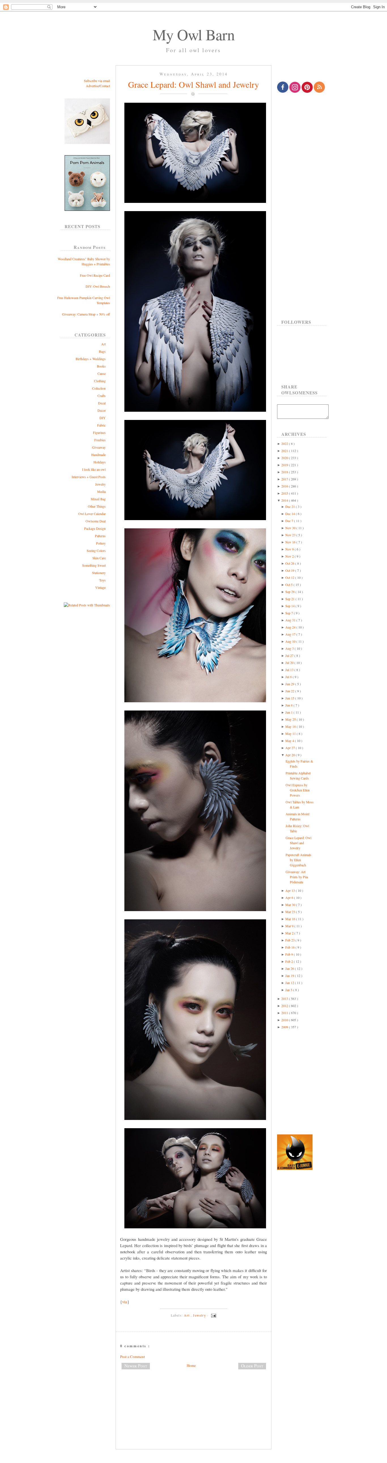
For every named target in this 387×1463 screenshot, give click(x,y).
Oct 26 (290, 563)
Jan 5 (289, 989)
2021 (285, 450)
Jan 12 (290, 982)
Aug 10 (290, 641)
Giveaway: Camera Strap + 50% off (86, 314)
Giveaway (99, 447)
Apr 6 (289, 897)
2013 (285, 998)
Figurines (99, 432)
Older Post (252, 1366)
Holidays (99, 462)
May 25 (291, 719)
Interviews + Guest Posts (89, 476)
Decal (102, 403)
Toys (102, 580)
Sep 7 (289, 613)
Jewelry (100, 484)
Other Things (97, 506)
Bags (102, 351)
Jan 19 (290, 975)
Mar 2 (289, 933)
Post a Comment (132, 1356)
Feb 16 (290, 947)
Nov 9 (290, 549)
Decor (101, 410)
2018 (285, 472)
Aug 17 (290, 634)
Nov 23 (290, 535)
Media (101, 491)
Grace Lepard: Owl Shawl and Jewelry (193, 84)
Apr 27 (290, 747)
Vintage (100, 587)
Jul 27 (289, 655)
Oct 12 (290, 577)
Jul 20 (289, 662)
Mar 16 (290, 919)
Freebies (100, 440)
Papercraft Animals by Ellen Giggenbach (298, 859)
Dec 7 (289, 520)
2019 (285, 465)
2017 (285, 479)
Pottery (101, 543)
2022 (285, 443)
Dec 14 (290, 513)
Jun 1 (289, 712)
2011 (285, 1012)
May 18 (291, 726)
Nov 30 (290, 527)
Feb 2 (289, 961)
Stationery (99, 572)
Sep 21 (290, 598)
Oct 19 (290, 570)
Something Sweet (94, 565)
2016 (285, 486)
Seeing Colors (96, 550)
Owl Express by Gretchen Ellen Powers (298, 790)
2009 (285, 1027)
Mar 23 (290, 911)
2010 (285, 1020)
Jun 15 (290, 698)
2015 (285, 493)
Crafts (101, 395)
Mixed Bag (98, 499)
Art (103, 344)
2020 (285, 457)
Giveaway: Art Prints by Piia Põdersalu (297, 876)
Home (191, 1365)
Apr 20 (290, 754)
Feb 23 (290, 940)
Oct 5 (289, 584)
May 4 (290, 740)
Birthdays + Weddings (91, 358)
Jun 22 (290, 691)
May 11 (291, 733)
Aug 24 (290, 627)
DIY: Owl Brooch (98, 286)
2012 (285, 1005)
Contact (105, 85)
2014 (285, 500)
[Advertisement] (193, 1392)
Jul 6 (289, 676)
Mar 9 (289, 926)
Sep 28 (290, 591)
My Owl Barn (194, 34)
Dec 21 (290, 506)
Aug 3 (290, 648)
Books (101, 366)
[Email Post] (212, 1315)
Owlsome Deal (96, 521)
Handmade (98, 454)
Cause (101, 373)
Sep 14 (290, 606)
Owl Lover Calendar (92, 513)
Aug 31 (290, 620)
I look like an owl (94, 469)
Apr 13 (290, 890)
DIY (102, 417)
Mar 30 (290, 904)
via (124, 1301)
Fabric (101, 425)
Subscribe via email (97, 80)
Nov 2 (290, 556)
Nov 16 (290, 542)
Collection (99, 388)
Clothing (100, 381)
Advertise (92, 85)
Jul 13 (289, 669)
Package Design (95, 528)
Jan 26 (290, 968)
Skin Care (99, 558)
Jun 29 (290, 684)
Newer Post (135, 1366)
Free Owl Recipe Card (95, 275)
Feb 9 (289, 954)
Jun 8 (289, 705)
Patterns (100, 535)
